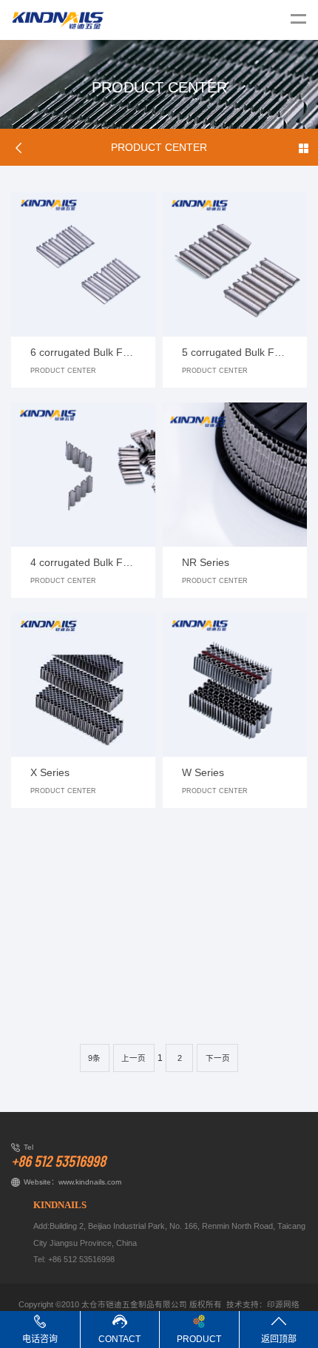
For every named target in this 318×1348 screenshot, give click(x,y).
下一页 (218, 1058)
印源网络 (283, 1304)
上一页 (133, 1058)
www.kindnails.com (89, 1182)
